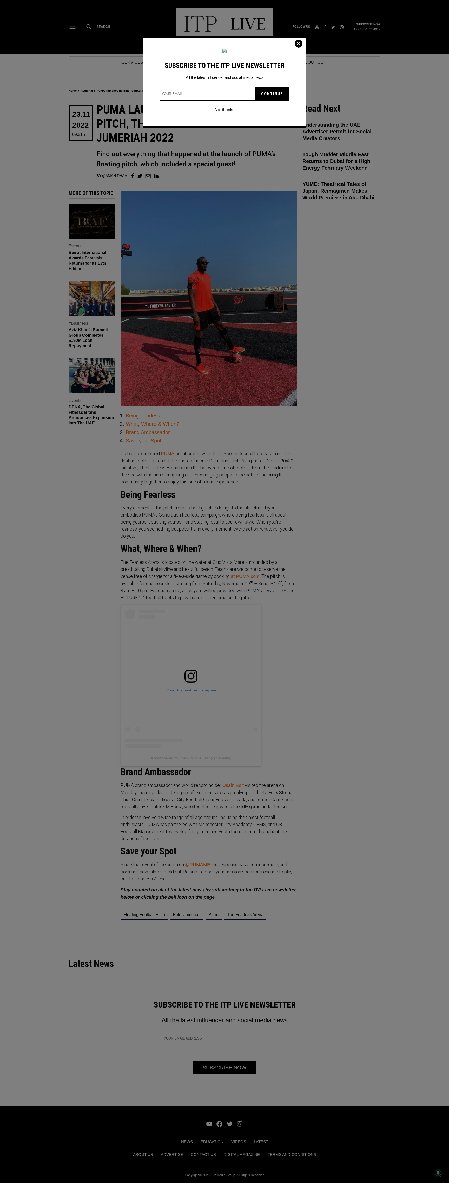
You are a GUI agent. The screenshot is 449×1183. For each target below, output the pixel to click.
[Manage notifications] (438, 1173)
